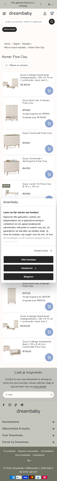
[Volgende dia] (40, 4)
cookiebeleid (10, 241)
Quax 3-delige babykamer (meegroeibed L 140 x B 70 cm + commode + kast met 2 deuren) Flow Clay (36, 319)
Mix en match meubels (15, 47)
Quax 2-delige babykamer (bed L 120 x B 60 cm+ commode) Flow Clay (37, 344)
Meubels (26, 44)
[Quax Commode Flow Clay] (11, 142)
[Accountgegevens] (45, 13)
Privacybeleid (9, 451)
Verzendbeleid (47, 451)
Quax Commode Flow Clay (37, 133)
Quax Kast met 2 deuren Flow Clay (36, 284)
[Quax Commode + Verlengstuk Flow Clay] (11, 167)
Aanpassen (27, 268)
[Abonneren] (51, 394)
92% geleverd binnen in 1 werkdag (23, 4)
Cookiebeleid (38, 455)
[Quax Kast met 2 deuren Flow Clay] (11, 296)
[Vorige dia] (5, 4)
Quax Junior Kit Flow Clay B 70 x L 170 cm (37, 185)
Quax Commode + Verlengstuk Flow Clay (35, 160)
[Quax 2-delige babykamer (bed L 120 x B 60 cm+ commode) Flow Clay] (11, 351)
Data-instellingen (22, 455)
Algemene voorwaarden (28, 451)
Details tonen (41, 250)
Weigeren (28, 276)
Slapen (16, 44)
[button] (4, 13)
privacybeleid (40, 386)
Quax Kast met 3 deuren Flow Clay (36, 101)
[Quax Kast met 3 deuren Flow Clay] (11, 113)
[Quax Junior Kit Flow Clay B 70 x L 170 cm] (11, 193)
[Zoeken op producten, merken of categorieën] (52, 22)
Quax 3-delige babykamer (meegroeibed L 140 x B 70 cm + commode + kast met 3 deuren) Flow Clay (36, 78)
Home (7, 44)
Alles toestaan (28, 259)
